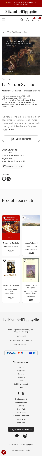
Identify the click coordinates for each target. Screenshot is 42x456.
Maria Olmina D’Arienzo (31, 287)
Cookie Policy (21, 412)
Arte (9, 32)
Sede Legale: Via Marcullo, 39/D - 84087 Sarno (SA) (21, 330)
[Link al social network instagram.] (25, 434)
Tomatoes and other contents (31, 248)
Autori (21, 381)
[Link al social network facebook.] (17, 434)
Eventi (21, 387)
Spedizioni (21, 422)
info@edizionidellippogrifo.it (21, 340)
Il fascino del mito (11, 247)
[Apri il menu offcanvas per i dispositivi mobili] (3, 19)
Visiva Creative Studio (21, 450)
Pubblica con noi (21, 384)
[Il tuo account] (27, 19)
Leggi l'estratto (23, 138)
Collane (21, 374)
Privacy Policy (21, 409)
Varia (13, 152)
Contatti (21, 406)
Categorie (21, 377)
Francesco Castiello (11, 243)
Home (4, 32)
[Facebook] (4, 179)
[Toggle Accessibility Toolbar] (3, 452)
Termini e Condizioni (21, 416)
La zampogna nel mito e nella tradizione (31, 294)
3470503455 (21, 336)
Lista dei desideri (21, 402)
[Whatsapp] (9, 179)
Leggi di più (8, 129)
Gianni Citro (7, 79)
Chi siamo (21, 367)
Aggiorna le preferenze (21, 429)
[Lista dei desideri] (5, 217)
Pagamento (21, 419)
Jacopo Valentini (31, 243)
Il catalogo (21, 371)
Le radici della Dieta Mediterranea (11, 291)
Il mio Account (21, 399)
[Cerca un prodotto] (21, 19)
